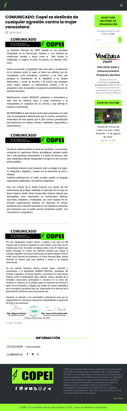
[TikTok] (44, 388)
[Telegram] (49, 388)
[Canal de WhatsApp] (21, 388)
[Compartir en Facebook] (27, 354)
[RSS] (35, 388)
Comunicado (33, 346)
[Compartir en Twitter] (32, 354)
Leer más (118, 398)
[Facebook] (16, 388)
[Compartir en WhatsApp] (38, 354)
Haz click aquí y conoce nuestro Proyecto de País (108, 71)
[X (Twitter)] (26, 388)
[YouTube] (30, 388)
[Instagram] (40, 388)
